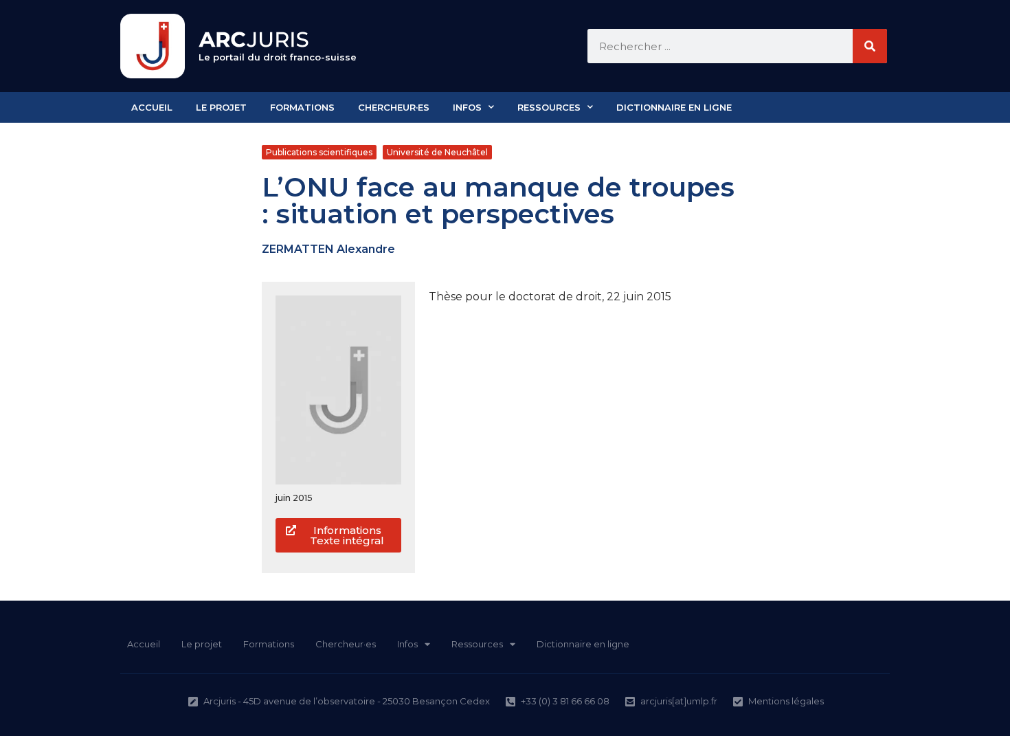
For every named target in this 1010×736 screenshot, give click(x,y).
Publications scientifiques (319, 152)
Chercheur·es (393, 107)
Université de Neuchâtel (437, 152)
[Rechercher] (870, 46)
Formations (302, 107)
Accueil (151, 107)
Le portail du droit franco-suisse (278, 57)
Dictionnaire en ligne (674, 107)
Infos (467, 107)
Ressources (549, 107)
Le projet (221, 107)
